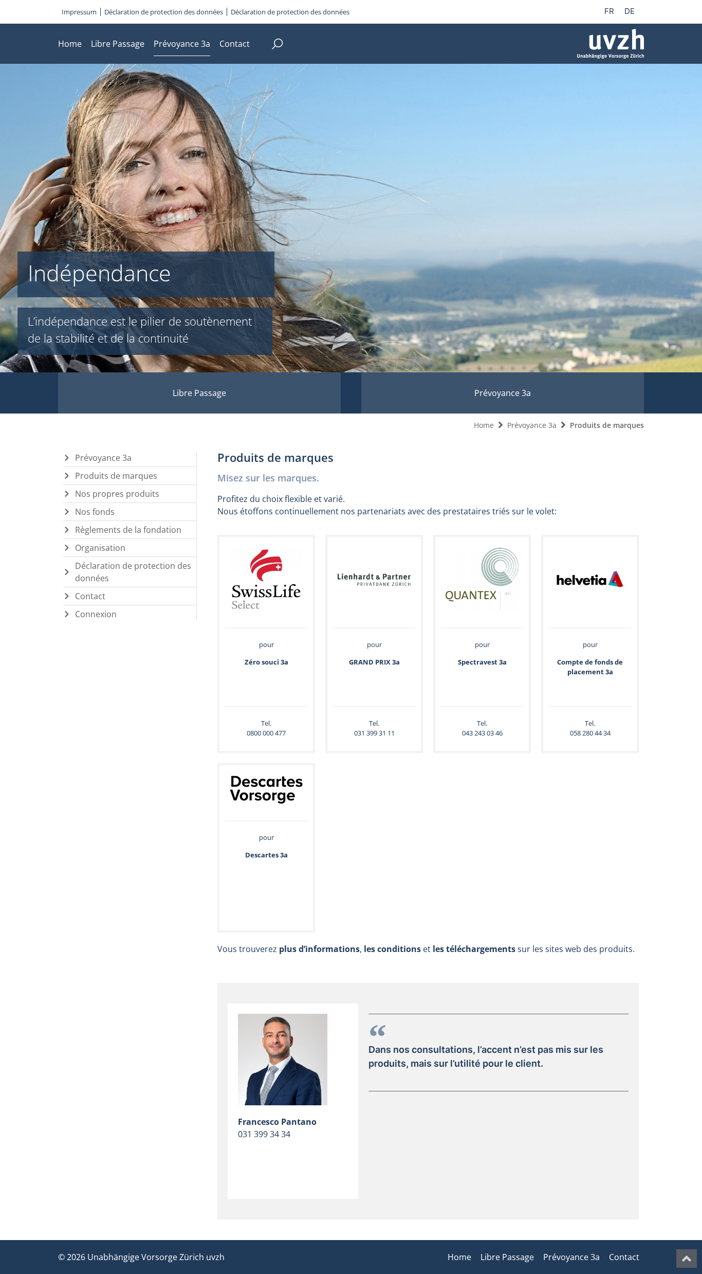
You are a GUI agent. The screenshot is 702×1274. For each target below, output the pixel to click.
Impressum (79, 11)
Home (70, 43)
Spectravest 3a (482, 662)
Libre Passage (117, 43)
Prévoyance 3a (182, 43)
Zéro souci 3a (266, 662)
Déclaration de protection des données (163, 11)
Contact (234, 43)
